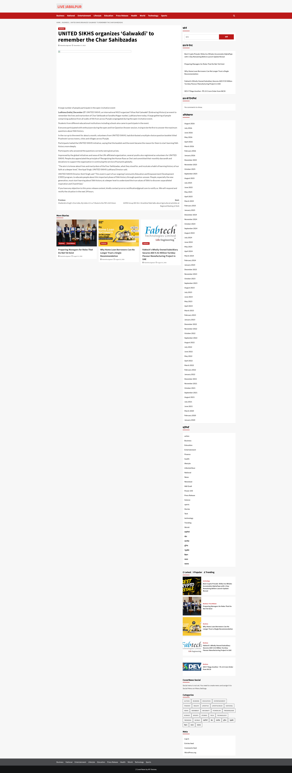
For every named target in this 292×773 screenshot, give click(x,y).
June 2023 (188, 297)
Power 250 (188, 491)
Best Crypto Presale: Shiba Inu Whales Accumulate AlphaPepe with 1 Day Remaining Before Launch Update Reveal (208, 55)
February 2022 (190, 370)
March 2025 (189, 201)
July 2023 (188, 292)
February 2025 (190, 206)
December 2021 (190, 379)
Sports (164, 15)
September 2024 (190, 228)
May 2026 (188, 137)
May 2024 (188, 247)
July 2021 (188, 402)
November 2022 (190, 329)
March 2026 (189, 146)
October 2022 (189, 333)
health (186, 459)
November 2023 (190, 274)
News (186, 477)
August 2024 (189, 233)
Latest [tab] (187, 572)
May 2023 (188, 301)
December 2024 (190, 215)
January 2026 (189, 155)
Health (134, 15)
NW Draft (188, 486)
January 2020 (189, 420)
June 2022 (188, 352)
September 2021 (190, 393)
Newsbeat (188, 482)
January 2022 (189, 374)
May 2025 (188, 192)
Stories (187, 509)
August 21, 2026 (77, 256)
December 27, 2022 (80, 45)
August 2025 (189, 178)
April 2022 (188, 361)
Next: (151, 203)
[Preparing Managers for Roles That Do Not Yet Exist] (76, 233)
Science (187, 500)
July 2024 (188, 237)
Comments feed (190, 748)
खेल (185, 536)
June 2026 (188, 133)
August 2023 (189, 288)
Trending (187, 523)
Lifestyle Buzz (189, 468)
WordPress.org (190, 752)
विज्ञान (186, 555)
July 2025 (188, 183)
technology (188, 518)
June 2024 (188, 242)
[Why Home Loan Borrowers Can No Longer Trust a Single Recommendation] (119, 233)
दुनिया (186, 545)
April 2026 (188, 142)
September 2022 (190, 338)
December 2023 (190, 269)
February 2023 (190, 315)
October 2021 (189, 388)
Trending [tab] (209, 572)
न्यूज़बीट (186, 550)
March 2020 (189, 411)
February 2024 (190, 260)
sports (186, 504)
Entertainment (84, 15)
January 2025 (189, 210)
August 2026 (189, 123)
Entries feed (189, 743)
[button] (234, 16)
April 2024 (188, 251)
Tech (186, 514)
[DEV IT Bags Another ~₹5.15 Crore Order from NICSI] (192, 666)
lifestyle (187, 463)
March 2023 (189, 310)
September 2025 (190, 174)
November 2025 (190, 165)
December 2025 (190, 160)
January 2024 (189, 265)
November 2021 (190, 383)
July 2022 (188, 347)
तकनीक (186, 541)
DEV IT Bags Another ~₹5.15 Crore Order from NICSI (205, 91)
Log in (186, 739)
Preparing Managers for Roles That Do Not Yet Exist (204, 64)
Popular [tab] (198, 572)
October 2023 (189, 279)
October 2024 (189, 224)
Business (60, 15)
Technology (153, 15)
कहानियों (186, 532)
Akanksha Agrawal (65, 45)
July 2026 (188, 128)
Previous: (87, 201)
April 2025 (188, 196)
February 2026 (190, 151)
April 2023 (188, 306)
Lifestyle (97, 15)
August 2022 (189, 342)
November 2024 (190, 219)
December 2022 (190, 324)
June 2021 (188, 406)
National (71, 15)
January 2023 (189, 320)
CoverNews (140, 769)
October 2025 (189, 169)
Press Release (122, 15)
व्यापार (186, 559)
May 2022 (188, 356)
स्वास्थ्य (186, 564)
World (142, 15)
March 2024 (189, 256)
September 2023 (190, 283)
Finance (187, 454)
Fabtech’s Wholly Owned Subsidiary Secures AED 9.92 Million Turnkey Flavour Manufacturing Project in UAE (160, 254)
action (186, 436)
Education (108, 15)
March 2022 (189, 365)
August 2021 (189, 397)
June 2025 (188, 187)
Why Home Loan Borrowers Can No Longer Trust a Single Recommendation (117, 253)
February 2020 (190, 415)
